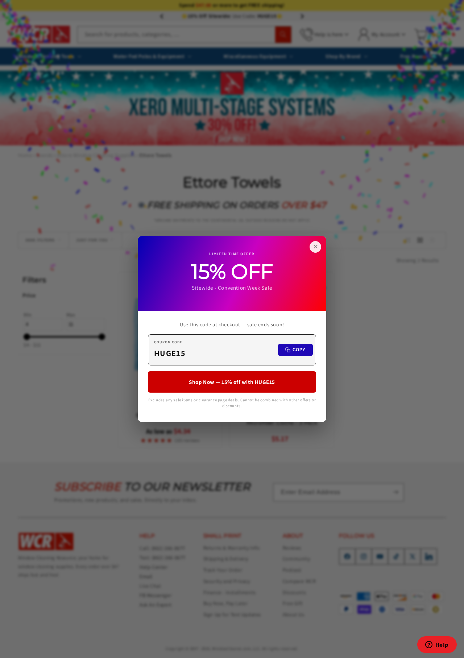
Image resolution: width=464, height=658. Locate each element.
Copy (299, 349)
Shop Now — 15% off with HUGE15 (232, 381)
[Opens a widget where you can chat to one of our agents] (437, 645)
